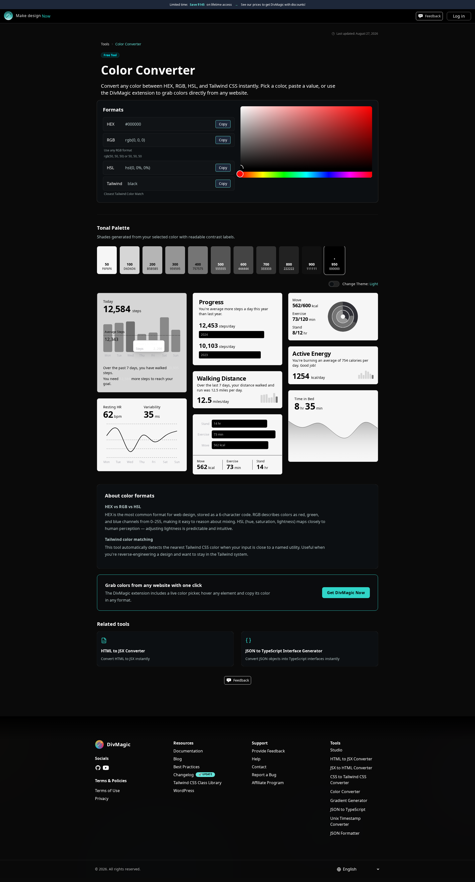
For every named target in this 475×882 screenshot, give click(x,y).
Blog (177, 759)
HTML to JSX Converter (351, 759)
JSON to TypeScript (347, 809)
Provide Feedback (268, 751)
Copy (223, 124)
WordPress (183, 790)
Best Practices (186, 767)
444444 (243, 269)
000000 (334, 269)
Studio (336, 750)
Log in (459, 16)
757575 (198, 269)
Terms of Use (107, 790)
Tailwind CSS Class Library (197, 782)
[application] (142, 337)
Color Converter (345, 791)
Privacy (101, 798)
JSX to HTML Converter (351, 768)
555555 (220, 269)
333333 (266, 269)
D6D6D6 (130, 269)
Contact (259, 767)
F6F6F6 (107, 269)
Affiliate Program (268, 782)
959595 (175, 269)
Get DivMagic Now (346, 592)
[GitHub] (98, 768)
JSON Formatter (345, 833)
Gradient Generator (348, 800)
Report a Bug (264, 774)
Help (256, 759)
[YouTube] (105, 767)
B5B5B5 (152, 269)
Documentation (188, 751)
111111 (312, 269)
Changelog (183, 774)
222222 (289, 269)
